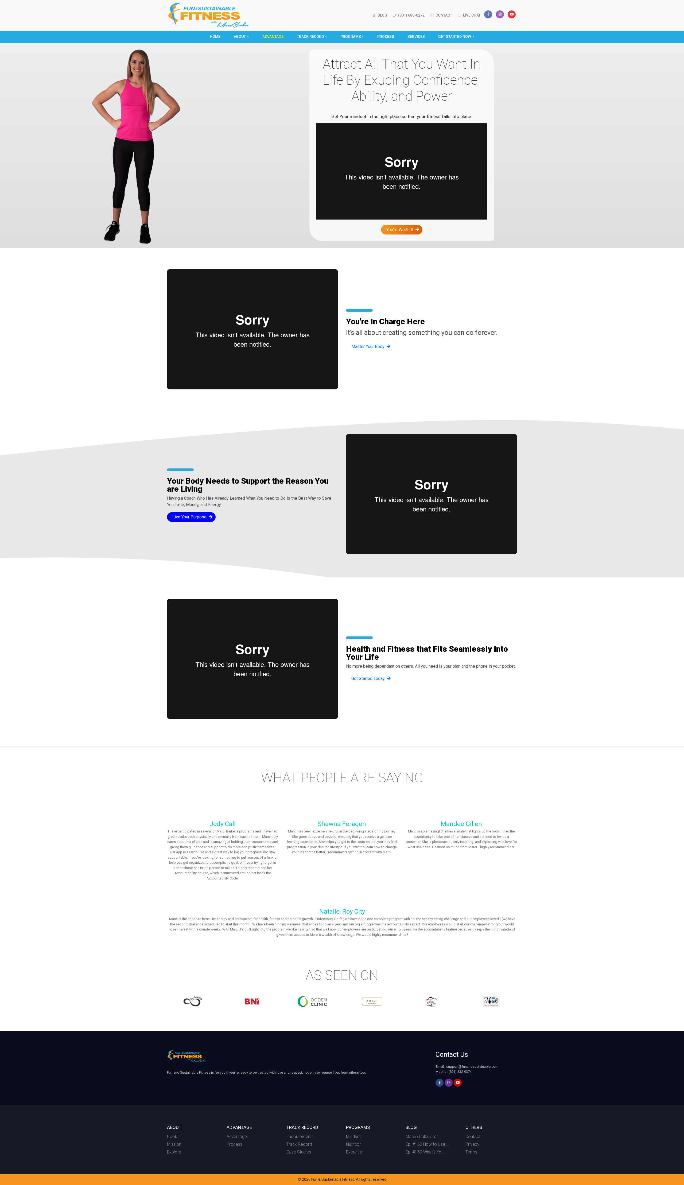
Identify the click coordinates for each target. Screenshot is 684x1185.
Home (215, 36)
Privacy (472, 1144)
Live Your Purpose (189, 516)
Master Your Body (368, 346)
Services (416, 36)
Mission (174, 1144)
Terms (471, 1152)
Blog (382, 15)
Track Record (310, 36)
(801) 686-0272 (411, 15)
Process (385, 36)
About (240, 36)
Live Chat (471, 15)
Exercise (354, 1152)
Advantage (272, 36)
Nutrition (354, 1144)
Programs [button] (350, 36)
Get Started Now (454, 36)
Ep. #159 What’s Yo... (425, 1152)
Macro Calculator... (423, 1136)
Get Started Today (368, 678)
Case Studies (298, 1152)
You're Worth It (399, 229)
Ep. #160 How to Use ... (427, 1144)
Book (172, 1136)
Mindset (353, 1136)
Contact (443, 15)
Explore (174, 1152)
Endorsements (300, 1136)
